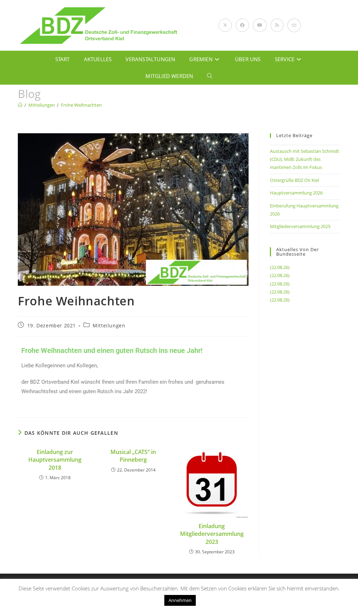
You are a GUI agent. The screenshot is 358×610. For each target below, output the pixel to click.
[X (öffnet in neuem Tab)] (225, 25)
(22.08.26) (279, 267)
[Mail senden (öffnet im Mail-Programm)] (294, 25)
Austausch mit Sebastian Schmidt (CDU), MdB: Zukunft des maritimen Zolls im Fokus (304, 159)
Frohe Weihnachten (81, 105)
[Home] (20, 105)
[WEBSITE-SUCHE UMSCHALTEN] (209, 76)
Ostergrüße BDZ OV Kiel (294, 180)
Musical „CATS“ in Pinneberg (133, 455)
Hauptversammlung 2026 (296, 193)
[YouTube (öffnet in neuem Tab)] (260, 25)
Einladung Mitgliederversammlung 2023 (212, 534)
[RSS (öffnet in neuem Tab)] (277, 25)
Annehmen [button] (180, 600)
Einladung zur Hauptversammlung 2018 (54, 459)
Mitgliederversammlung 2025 (300, 226)
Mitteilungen (109, 325)
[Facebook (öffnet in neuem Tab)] (242, 25)
